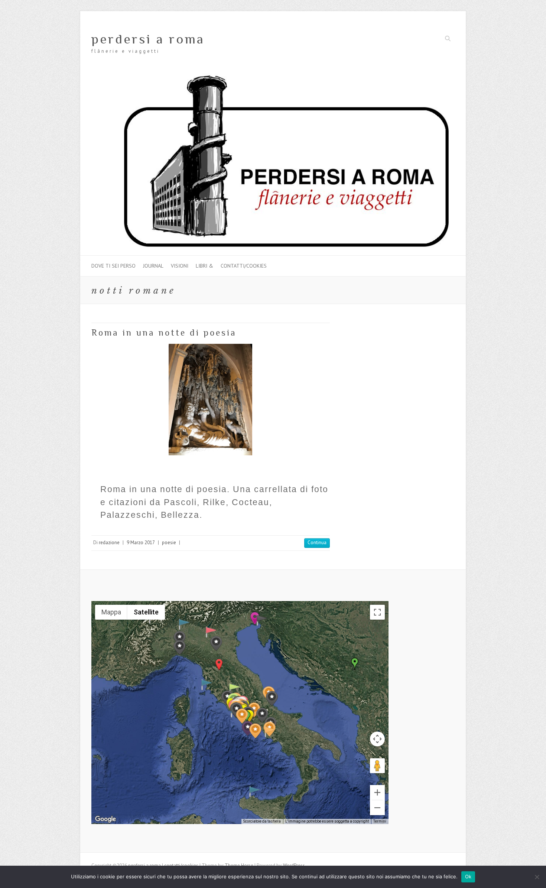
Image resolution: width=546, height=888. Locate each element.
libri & (204, 265)
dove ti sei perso (113, 265)
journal (153, 265)
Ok (468, 876)
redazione (109, 542)
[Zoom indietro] (377, 807)
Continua (317, 542)
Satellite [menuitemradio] (146, 612)
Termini (379, 821)
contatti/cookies (244, 265)
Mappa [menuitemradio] (111, 612)
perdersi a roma (148, 39)
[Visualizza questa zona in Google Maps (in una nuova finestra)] (105, 819)
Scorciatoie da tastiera (262, 821)
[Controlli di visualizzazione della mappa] (377, 739)
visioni (179, 265)
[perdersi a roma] (273, 77)
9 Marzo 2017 (141, 542)
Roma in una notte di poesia (164, 332)
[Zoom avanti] (377, 792)
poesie (169, 542)
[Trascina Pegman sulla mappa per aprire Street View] (377, 765)
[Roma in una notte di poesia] (210, 399)
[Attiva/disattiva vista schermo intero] (377, 612)
